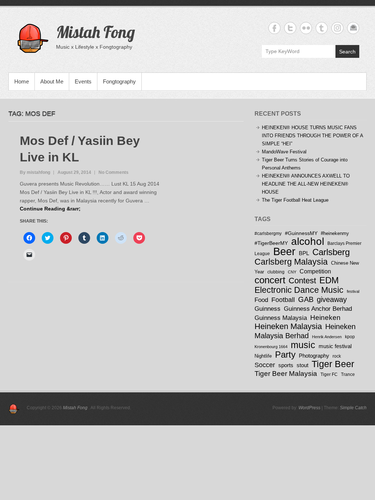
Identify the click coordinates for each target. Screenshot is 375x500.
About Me (51, 81)
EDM (329, 280)
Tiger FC (329, 374)
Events (83, 81)
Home (21, 81)
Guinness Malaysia (281, 317)
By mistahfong (35, 172)
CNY (292, 272)
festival (353, 291)
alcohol (307, 241)
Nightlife (263, 356)
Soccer (265, 365)
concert (270, 280)
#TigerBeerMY (271, 243)
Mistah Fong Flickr (306, 28)
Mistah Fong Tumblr (322, 28)
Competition (315, 271)
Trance (348, 374)
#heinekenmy (335, 233)
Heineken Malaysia (288, 326)
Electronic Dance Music (299, 290)
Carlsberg (331, 252)
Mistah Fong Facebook (274, 28)
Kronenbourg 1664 (271, 346)
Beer (284, 251)
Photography (314, 355)
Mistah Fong (95, 32)
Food (261, 299)
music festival (335, 346)
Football (283, 299)
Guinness (268, 308)
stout (302, 365)
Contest (302, 280)
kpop (350, 336)
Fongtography (119, 81)
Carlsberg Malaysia (291, 261)
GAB (305, 299)
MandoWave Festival (284, 151)
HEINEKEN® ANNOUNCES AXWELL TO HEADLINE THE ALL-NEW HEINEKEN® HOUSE (306, 184)
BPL (304, 253)
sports (285, 365)
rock (337, 356)
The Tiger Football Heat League (295, 200)
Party (285, 354)
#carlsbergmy (268, 233)
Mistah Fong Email (353, 28)
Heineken (325, 317)
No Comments (114, 172)
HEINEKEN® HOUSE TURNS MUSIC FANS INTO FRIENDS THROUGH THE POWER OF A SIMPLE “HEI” (312, 135)
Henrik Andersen (327, 337)
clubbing (276, 271)
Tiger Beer (333, 364)
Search (347, 52)
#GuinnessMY (301, 233)
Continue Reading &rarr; (50, 209)
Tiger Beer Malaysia (286, 373)
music (303, 345)
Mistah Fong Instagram (337, 28)
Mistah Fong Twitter (290, 28)
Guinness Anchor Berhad (318, 308)
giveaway (332, 299)
